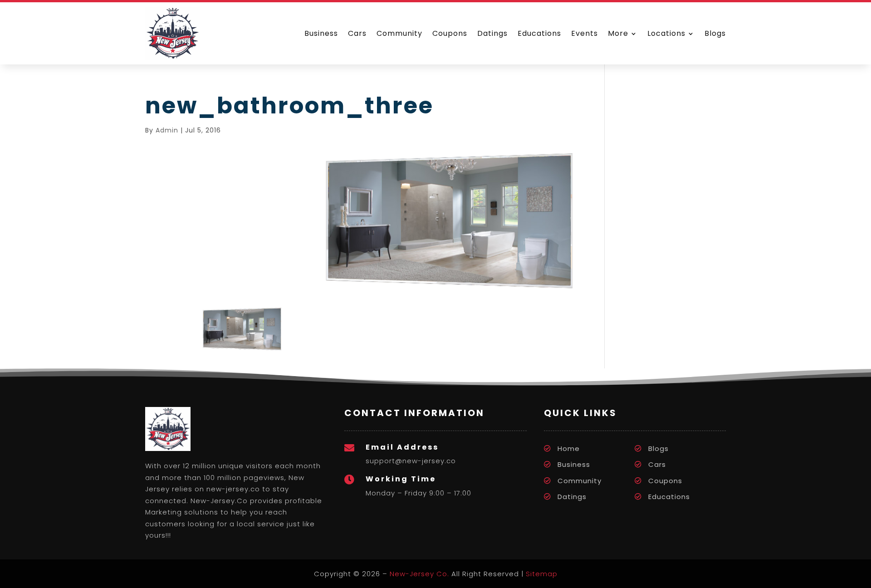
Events (584, 33)
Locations (666, 33)
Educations (539, 33)
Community (399, 33)
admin (167, 130)
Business (321, 33)
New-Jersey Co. (419, 573)
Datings (492, 33)
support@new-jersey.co (411, 461)
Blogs (715, 33)
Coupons (449, 33)
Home (569, 448)
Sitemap (542, 573)
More (618, 33)
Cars (357, 33)
